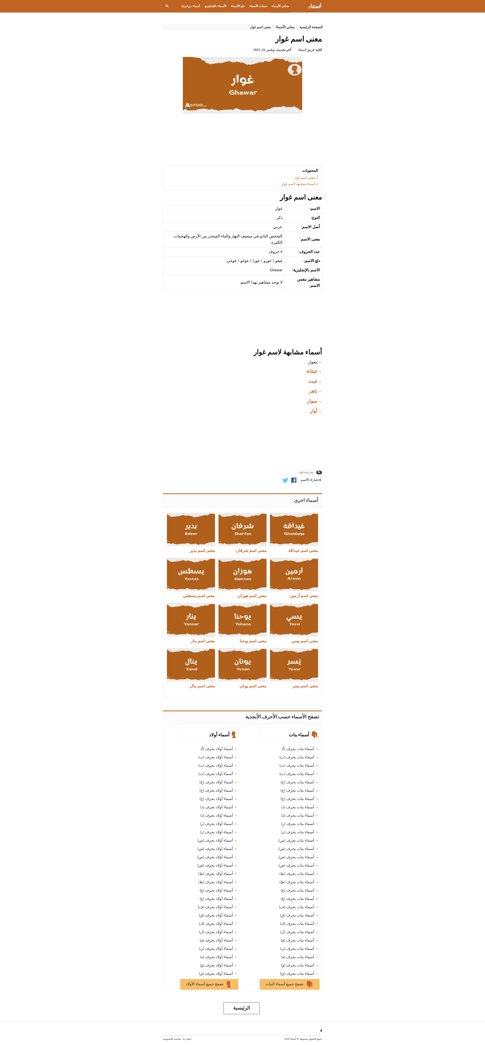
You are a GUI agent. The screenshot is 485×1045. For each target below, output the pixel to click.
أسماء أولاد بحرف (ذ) (216, 816)
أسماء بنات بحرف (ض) (296, 866)
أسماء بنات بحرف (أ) (298, 749)
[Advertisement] (242, 141)
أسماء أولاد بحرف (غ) (216, 899)
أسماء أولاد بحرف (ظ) (215, 882)
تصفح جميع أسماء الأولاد (205, 984)
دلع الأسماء (238, 6)
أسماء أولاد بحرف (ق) (216, 915)
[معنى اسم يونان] (242, 665)
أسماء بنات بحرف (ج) (297, 782)
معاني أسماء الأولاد (306, 473)
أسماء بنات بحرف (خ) (297, 799)
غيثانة (312, 371)
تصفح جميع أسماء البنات (284, 984)
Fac (320, 1030)
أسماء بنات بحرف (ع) (297, 891)
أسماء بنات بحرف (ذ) (297, 816)
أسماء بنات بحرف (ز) (297, 832)
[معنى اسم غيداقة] (294, 529)
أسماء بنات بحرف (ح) (297, 791)
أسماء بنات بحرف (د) (297, 807)
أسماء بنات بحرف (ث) (296, 774)
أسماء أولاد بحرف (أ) (217, 749)
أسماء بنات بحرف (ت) (296, 766)
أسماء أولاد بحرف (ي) (216, 974)
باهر (313, 391)
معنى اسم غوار (304, 178)
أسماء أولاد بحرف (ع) (216, 891)
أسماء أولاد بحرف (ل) (216, 932)
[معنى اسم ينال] (191, 665)
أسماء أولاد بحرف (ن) (216, 949)
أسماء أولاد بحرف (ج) (216, 782)
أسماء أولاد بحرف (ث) (215, 774)
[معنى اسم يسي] (294, 620)
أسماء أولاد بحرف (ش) (215, 849)
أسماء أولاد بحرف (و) (216, 965)
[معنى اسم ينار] (191, 620)
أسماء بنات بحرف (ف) (296, 907)
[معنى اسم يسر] (294, 665)
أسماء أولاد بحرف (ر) (216, 824)
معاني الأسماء (280, 6)
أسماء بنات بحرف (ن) (297, 949)
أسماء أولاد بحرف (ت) (215, 766)
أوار (313, 411)
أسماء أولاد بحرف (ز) (216, 832)
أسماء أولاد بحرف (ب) (215, 757)
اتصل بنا (187, 1039)
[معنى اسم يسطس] (191, 574)
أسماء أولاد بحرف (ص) (215, 857)
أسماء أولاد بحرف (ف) (215, 907)
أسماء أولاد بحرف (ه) (216, 957)
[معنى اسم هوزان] (242, 574)
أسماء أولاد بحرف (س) (215, 841)
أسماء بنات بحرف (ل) (297, 932)
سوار (312, 401)
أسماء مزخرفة (190, 6)
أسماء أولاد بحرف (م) (216, 940)
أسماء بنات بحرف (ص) (296, 857)
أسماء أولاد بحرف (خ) (216, 799)
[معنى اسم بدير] (191, 529)
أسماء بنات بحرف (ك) (297, 924)
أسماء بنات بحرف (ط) (296, 874)
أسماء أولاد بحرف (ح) (216, 791)
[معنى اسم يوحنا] (242, 620)
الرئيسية (241, 1008)
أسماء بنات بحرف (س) (296, 841)
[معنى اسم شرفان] (242, 529)
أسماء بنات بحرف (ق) (297, 915)
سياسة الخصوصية (172, 1039)
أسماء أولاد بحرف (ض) (215, 866)
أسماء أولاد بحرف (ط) (215, 874)
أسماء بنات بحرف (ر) (297, 824)
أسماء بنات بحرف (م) (297, 940)
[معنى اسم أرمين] (294, 574)
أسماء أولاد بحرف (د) (216, 807)
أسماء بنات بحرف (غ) (297, 899)
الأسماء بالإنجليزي (215, 6)
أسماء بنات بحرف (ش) (296, 849)
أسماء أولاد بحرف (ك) (216, 924)
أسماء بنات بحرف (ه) (297, 957)
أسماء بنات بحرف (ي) (297, 974)
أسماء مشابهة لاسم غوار (298, 184)
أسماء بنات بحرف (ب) (296, 757)
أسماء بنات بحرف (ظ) (296, 882)
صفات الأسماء (258, 6)
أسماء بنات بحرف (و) (297, 965)
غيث (313, 381)
